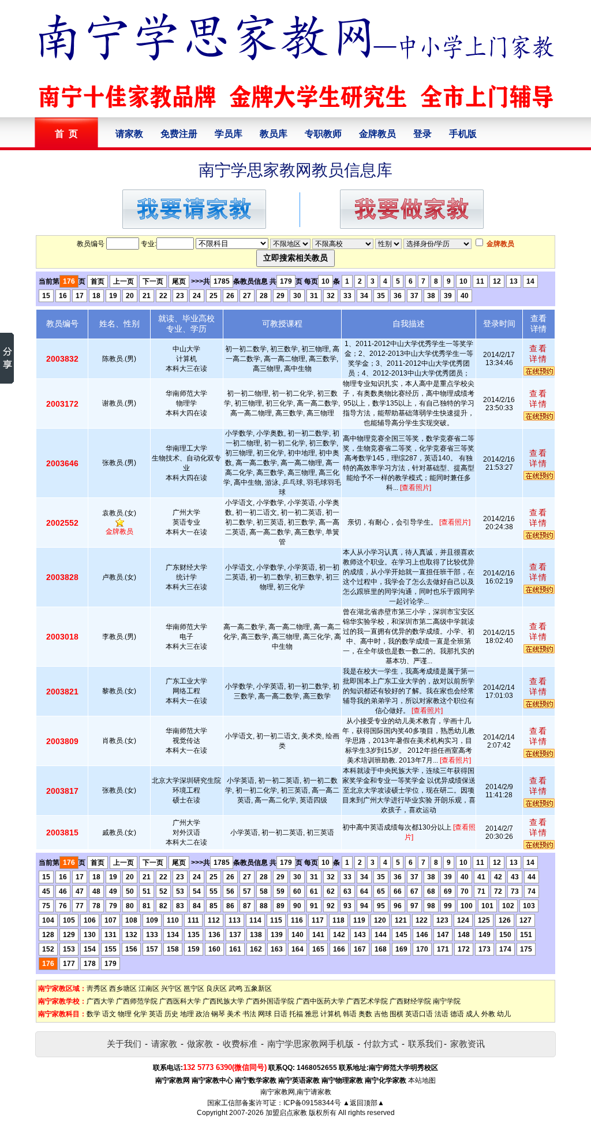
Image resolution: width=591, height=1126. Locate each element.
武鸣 (235, 988)
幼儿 (504, 1014)
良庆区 (216, 988)
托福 (296, 1014)
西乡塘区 (123, 988)
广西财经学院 (410, 1001)
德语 (457, 1014)
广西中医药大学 (320, 1001)
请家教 (129, 134)
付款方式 (381, 1044)
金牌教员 (377, 134)
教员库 (273, 134)
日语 (280, 1014)
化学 (140, 1014)
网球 (265, 1014)
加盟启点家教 (286, 1113)
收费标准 (240, 1044)
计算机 (330, 1014)
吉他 (381, 1014)
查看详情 (538, 353)
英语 (156, 1014)
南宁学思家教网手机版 (310, 1044)
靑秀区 (97, 988)
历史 (171, 1014)
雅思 (312, 1014)
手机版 (463, 134)
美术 (234, 1014)
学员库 (228, 134)
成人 (473, 1014)
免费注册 (178, 134)
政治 (203, 1014)
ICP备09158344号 (312, 1103)
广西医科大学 (180, 1001)
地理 (187, 1014)
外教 (488, 1014)
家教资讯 (467, 1044)
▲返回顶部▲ (363, 1103)
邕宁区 (194, 988)
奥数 (365, 1014)
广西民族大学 (223, 1001)
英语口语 (419, 1014)
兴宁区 (171, 988)
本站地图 (422, 1080)
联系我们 (425, 1044)
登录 (422, 134)
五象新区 (258, 988)
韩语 (350, 1014)
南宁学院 (447, 1001)
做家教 (200, 1044)
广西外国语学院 (270, 1001)
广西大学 (100, 1001)
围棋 (396, 1014)
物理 (125, 1014)
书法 (249, 1014)
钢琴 (218, 1014)
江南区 (149, 988)
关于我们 (124, 1044)
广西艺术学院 (367, 1001)
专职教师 (323, 134)
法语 (441, 1014)
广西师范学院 (137, 1001)
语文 (109, 1014)
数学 (93, 1014)
